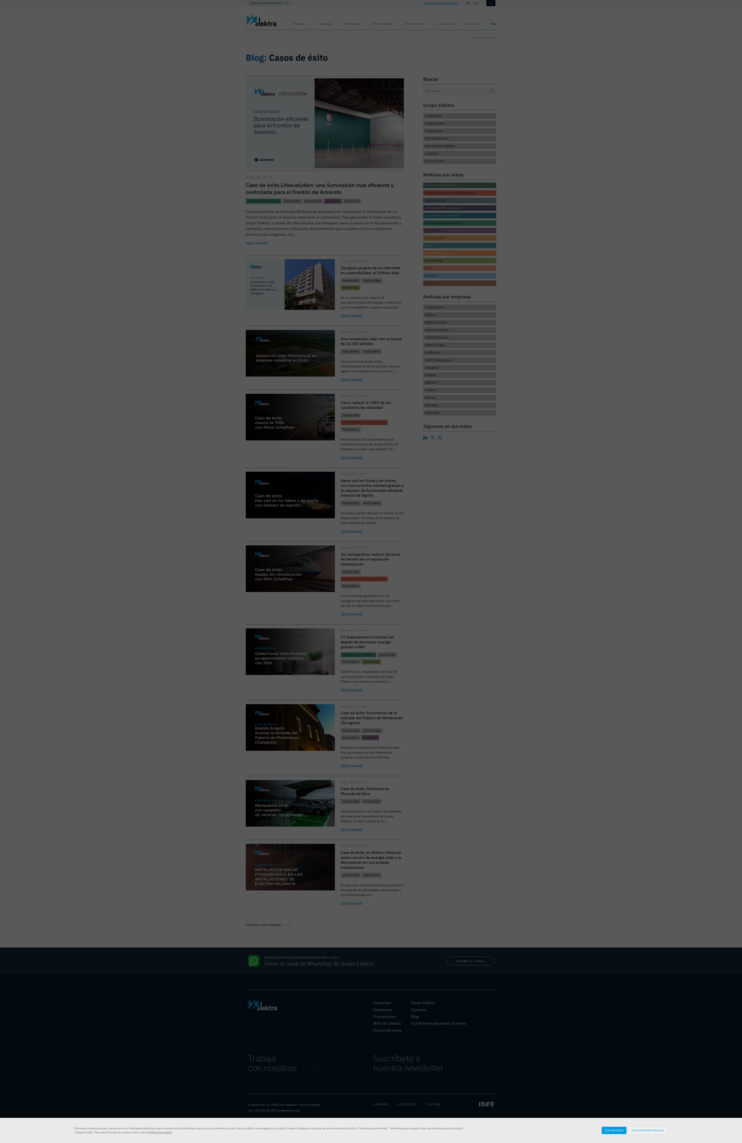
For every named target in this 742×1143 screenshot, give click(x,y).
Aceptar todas (614, 1130)
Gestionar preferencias (647, 1130)
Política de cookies (160, 1132)
